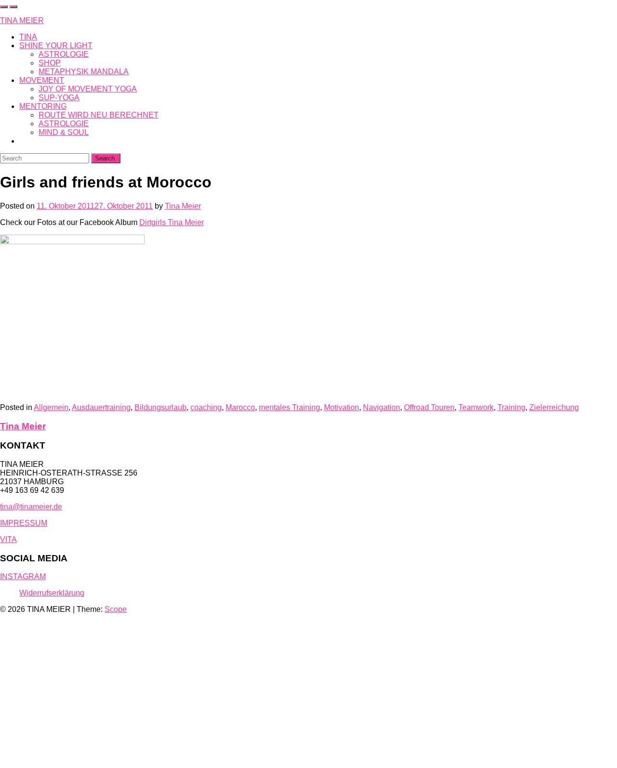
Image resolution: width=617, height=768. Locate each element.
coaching (206, 407)
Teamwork (476, 407)
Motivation (341, 407)
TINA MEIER (22, 20)
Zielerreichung (554, 407)
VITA (8, 539)
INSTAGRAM (23, 576)
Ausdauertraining (101, 407)
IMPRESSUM (23, 523)
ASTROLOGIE (64, 54)
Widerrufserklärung (51, 593)
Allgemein (51, 407)
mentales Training (289, 407)
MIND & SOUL (64, 132)
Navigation (381, 407)
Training (511, 407)
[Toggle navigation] (13, 6)
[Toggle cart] (4, 6)
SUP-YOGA (59, 97)
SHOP (50, 63)
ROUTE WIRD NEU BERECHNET (99, 115)
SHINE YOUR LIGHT (56, 45)
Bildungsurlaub (160, 407)
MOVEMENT (41, 80)
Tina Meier (183, 206)
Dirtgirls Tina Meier (171, 222)
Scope (116, 609)
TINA (28, 37)
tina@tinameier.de (31, 507)
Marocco (240, 407)
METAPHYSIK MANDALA (84, 71)
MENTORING (43, 106)
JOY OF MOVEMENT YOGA (88, 89)
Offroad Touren (429, 407)
